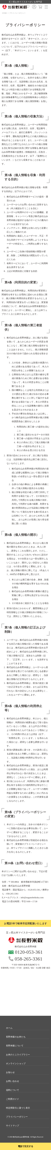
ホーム (9, 1028)
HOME (4, 13)
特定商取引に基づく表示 (18, 1107)
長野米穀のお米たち (16, 1036)
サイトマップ (12, 1125)
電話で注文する (25, 1146)
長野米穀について (14, 1045)
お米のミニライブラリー (18, 1054)
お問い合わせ (12, 1081)
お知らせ (10, 1072)
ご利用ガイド (12, 1099)
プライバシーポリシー (17, 13)
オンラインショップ (16, 1063)
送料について (12, 1090)
